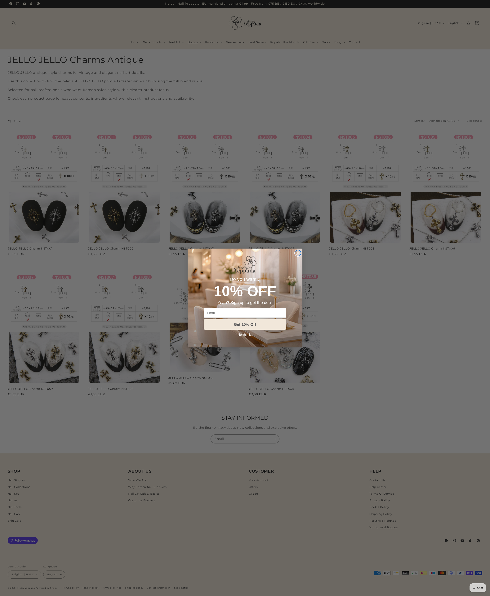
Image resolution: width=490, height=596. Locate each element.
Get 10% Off (245, 324)
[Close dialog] (298, 253)
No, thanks (245, 334)
